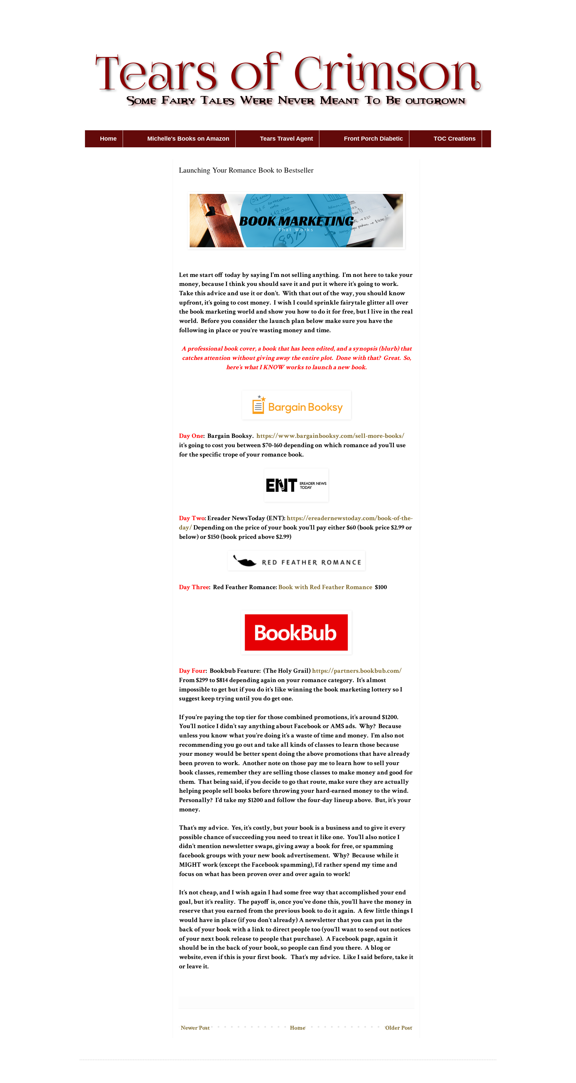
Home (108, 138)
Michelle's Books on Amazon (188, 138)
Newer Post (195, 1028)
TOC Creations (455, 138)
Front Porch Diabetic (373, 138)
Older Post (398, 1028)
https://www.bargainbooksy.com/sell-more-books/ (330, 436)
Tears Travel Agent (286, 138)
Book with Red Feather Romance (324, 587)
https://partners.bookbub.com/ (357, 670)
